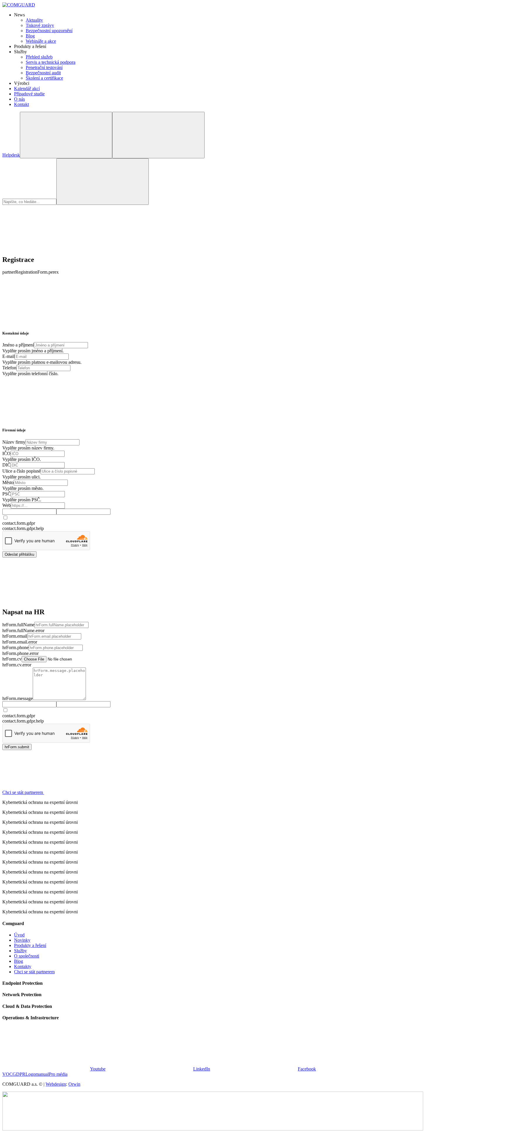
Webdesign (56, 1084)
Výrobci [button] (21, 83)
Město (8, 482)
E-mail (8, 356)
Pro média (58, 1074)
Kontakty (22, 966)
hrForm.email (14, 636)
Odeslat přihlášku (19, 554)
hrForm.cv (12, 658)
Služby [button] (20, 51)
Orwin (74, 1084)
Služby (20, 950)
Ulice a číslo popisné (21, 471)
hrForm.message (17, 698)
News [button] (19, 14)
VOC (7, 1074)
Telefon (9, 367)
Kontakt (21, 104)
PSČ (6, 493)
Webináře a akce (41, 41)
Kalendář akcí (27, 88)
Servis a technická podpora (50, 62)
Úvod (19, 934)
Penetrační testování (44, 67)
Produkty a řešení (30, 945)
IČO (6, 453)
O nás (19, 99)
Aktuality (34, 20)
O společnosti (26, 955)
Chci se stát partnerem (34, 971)
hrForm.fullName (18, 624)
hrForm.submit (17, 747)
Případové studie (29, 93)
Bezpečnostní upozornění (49, 30)
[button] (67, 792)
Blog (30, 35)
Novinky (22, 940)
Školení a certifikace (44, 78)
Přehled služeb (39, 56)
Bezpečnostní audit (43, 72)
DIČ (6, 464)
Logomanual (37, 1074)
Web (6, 505)
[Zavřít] (46, 247)
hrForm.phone (15, 647)
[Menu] (158, 135)
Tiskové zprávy (40, 25)
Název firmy (13, 442)
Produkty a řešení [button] (30, 46)
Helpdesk (11, 154)
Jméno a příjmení (18, 344)
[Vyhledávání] (66, 135)
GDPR (19, 1074)
